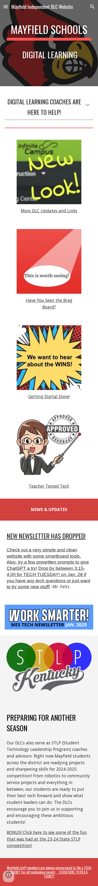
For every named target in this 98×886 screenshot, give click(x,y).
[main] (49, 43)
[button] (5, 6)
